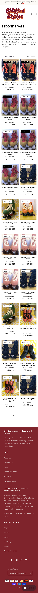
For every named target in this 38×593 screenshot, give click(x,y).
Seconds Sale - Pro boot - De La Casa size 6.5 (28, 364)
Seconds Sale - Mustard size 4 (10, 118)
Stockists (7, 476)
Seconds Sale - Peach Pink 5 (10, 258)
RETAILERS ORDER (10, 481)
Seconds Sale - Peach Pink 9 (10, 292)
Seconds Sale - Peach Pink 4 (28, 223)
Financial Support (10, 472)
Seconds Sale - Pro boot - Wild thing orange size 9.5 (10, 400)
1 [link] (13, 416)
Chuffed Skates (20, 588)
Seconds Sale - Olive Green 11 (10, 223)
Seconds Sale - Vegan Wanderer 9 (28, 292)
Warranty (7, 542)
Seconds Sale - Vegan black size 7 (28, 188)
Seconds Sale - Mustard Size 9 (28, 153)
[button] (2, 14)
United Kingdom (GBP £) (18, 573)
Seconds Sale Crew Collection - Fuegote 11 (28, 83)
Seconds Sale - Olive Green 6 (10, 327)
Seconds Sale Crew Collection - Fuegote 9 (10, 83)
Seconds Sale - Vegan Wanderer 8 (28, 399)
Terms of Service (10, 551)
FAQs (6, 467)
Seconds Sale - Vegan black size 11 (10, 364)
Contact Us (8, 463)
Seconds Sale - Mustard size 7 (28, 118)
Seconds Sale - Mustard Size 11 (10, 188)
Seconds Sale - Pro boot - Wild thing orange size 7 (28, 328)
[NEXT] (24, 415)
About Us (7, 458)
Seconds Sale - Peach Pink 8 (28, 258)
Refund (7, 537)
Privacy (7, 546)
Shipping (7, 528)
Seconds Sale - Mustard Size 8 (10, 153)
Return (6, 533)
